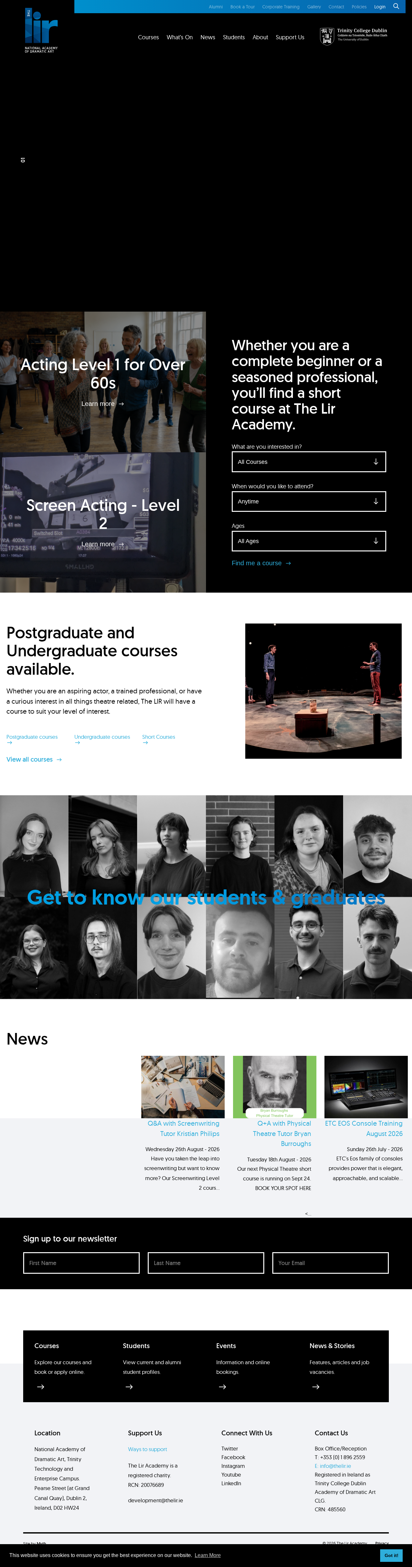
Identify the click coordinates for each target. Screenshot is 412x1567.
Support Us (290, 37)
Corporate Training (281, 7)
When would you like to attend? (272, 486)
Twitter (229, 1448)
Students (234, 37)
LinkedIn (231, 1483)
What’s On (180, 37)
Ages (238, 526)
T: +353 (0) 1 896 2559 (340, 1457)
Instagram (233, 1465)
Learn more (99, 403)
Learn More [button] (208, 1555)
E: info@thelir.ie (333, 1465)
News (208, 37)
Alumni (216, 7)
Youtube (231, 1474)
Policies (359, 7)
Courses (148, 37)
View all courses (30, 759)
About (260, 37)
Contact (336, 7)
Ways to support (147, 1449)
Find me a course (258, 563)
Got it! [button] (391, 1555)
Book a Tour (242, 7)
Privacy (382, 1543)
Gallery (314, 7)
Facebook (233, 1457)
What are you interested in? (267, 446)
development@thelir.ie (155, 1500)
